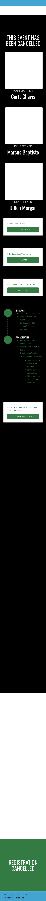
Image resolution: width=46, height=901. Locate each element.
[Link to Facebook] (37, 895)
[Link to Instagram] (41, 895)
